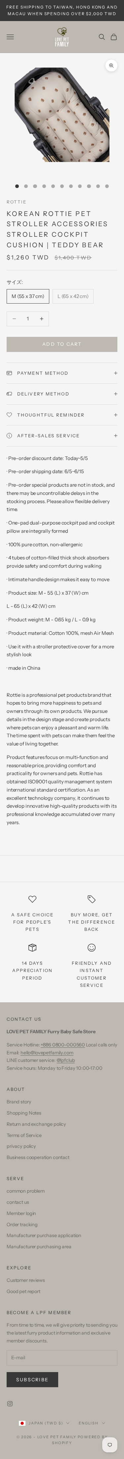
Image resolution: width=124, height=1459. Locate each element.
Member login (21, 1213)
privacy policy (21, 1146)
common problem (26, 1191)
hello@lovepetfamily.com (47, 1053)
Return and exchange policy (36, 1124)
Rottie (16, 201)
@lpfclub (66, 1060)
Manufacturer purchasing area (39, 1247)
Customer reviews (26, 1280)
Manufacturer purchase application (44, 1235)
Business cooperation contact (38, 1157)
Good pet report (23, 1291)
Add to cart (62, 344)
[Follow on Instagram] (10, 1403)
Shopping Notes (24, 1113)
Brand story (19, 1102)
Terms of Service (24, 1135)
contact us (18, 1202)
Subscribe (32, 1380)
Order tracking (22, 1225)
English (88, 1423)
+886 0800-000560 (63, 1045)
